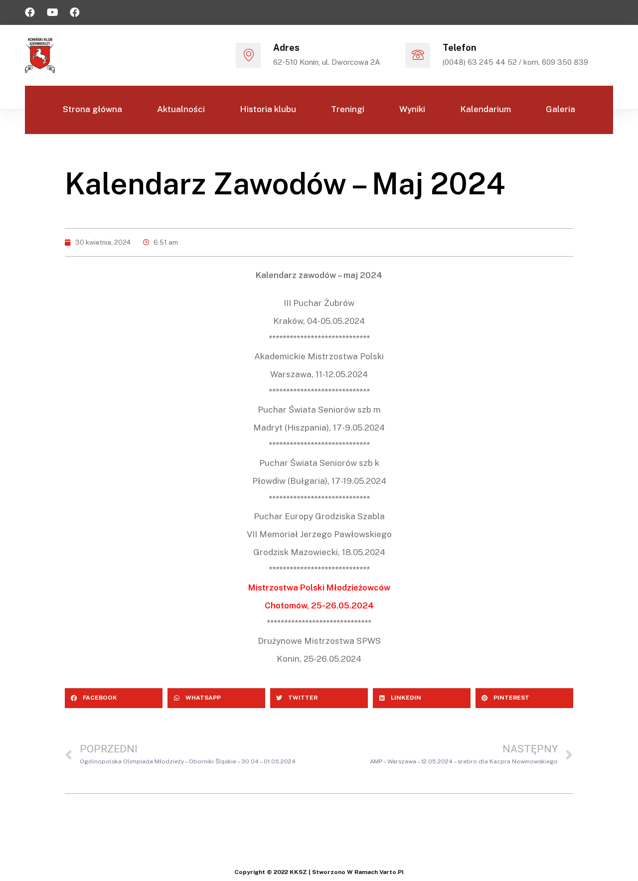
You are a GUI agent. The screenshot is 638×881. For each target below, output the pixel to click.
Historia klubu (268, 109)
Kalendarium (485, 109)
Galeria (560, 109)
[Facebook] (30, 12)
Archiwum (286, 156)
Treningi (347, 109)
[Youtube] (52, 12)
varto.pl (391, 872)
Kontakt (356, 156)
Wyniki (412, 109)
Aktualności (181, 109)
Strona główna (92, 109)
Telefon (460, 47)
